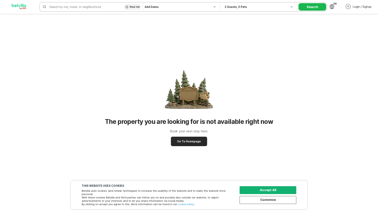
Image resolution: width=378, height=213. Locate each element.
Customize (268, 199)
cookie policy (186, 204)
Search (312, 7)
